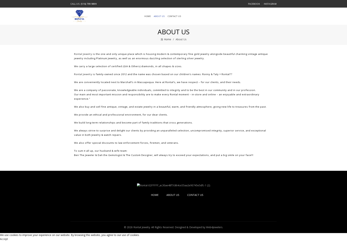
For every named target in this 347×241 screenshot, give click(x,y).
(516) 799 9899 (89, 3)
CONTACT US (195, 195)
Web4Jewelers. (214, 227)
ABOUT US (172, 195)
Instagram (270, 3)
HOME (147, 16)
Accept (4, 239)
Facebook (254, 3)
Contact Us (174, 16)
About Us (159, 16)
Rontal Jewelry (83, 54)
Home (167, 39)
